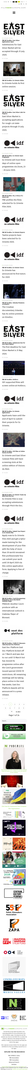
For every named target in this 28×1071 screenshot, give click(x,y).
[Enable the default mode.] (8, 1)
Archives (14, 1064)
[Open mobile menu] (14, 12)
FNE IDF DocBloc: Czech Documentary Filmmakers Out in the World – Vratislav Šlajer (13, 600)
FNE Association (14, 1058)
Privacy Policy (5, 1066)
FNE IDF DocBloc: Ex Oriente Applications (10, 412)
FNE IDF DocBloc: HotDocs (10, 379)
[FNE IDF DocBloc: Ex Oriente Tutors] (14, 256)
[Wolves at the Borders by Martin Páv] (14, 440)
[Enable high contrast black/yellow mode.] (16, 1)
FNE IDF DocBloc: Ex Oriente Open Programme (12, 156)
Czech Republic (6, 38)
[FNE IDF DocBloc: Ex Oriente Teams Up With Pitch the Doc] (14, 483)
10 (11, 711)
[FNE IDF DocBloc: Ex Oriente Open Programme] (14, 144)
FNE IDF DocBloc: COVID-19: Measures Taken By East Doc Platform (13, 644)
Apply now (7, 535)
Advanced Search (14, 1062)
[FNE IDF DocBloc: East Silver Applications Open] (14, 29)
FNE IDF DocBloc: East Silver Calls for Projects (13, 113)
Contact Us (17, 1066)
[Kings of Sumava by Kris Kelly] (14, 587)
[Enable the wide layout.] (26, 1)
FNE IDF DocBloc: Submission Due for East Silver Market (13, 343)
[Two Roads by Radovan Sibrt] (14, 368)
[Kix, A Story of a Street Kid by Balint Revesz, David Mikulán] (14, 184)
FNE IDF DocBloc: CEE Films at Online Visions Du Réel (13, 452)
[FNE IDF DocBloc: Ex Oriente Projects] (14, 221)
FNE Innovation (14, 1060)
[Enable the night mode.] (11, 1)
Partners (11, 1066)
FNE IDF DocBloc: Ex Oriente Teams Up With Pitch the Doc (14, 495)
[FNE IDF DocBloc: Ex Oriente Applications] (14, 400)
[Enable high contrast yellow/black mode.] (19, 1)
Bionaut (5, 617)
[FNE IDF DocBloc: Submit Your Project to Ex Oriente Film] (14, 520)
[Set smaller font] (21, 4)
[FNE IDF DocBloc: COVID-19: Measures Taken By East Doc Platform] (14, 631)
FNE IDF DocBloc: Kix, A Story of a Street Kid (12, 196)
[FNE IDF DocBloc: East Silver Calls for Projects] (14, 101)
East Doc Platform (10, 647)
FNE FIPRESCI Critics (14, 1055)
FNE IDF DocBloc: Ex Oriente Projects (13, 232)
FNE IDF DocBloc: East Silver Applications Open (11, 41)
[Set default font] (24, 4)
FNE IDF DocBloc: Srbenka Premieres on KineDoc (13, 303)
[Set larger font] (26, 4)
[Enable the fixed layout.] (24, 1)
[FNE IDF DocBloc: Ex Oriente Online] (14, 69)
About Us (23, 1066)
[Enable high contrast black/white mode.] (14, 1)
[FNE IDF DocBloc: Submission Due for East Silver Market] (14, 331)
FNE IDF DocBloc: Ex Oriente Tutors (13, 267)
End (18, 712)
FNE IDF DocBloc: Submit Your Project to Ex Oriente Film (13, 532)
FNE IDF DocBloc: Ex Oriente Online (13, 80)
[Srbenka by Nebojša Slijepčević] (14, 291)
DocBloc (11, 38)
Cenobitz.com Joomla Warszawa (19, 1069)
